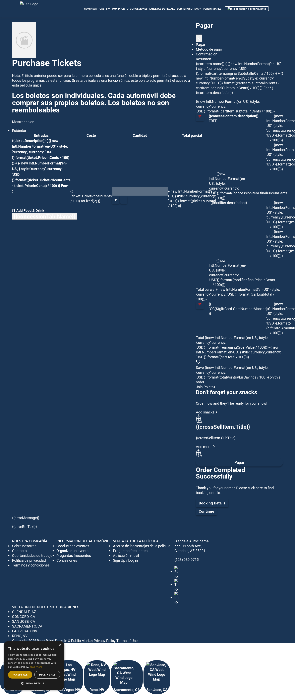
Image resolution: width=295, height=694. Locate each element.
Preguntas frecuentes (73, 555)
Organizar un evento (72, 550)
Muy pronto (120, 8)
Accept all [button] (20, 674)
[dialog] (34, 665)
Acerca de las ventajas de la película (141, 545)
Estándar (19, 130)
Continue (206, 511)
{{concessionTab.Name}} (44, 216)
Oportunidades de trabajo (32, 555)
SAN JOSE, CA (23, 621)
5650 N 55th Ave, (188, 545)
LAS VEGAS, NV (24, 631)
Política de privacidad (29, 560)
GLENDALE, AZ (24, 611)
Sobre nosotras (188, 8)
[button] (34, 683)
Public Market (213, 8)
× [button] (59, 645)
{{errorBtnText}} (24, 526)
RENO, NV (19, 635)
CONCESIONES (139, 8)
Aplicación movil (126, 555)
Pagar (239, 462)
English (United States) (272, 8)
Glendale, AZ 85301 (189, 550)
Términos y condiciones (31, 565)
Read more (36, 666)
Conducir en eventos (72, 545)
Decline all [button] (47, 674)
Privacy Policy (105, 640)
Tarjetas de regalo (162, 8)
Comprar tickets (96, 8)
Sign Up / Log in (125, 560)
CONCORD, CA (23, 616)
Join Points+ (206, 386)
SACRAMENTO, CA (27, 626)
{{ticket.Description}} (29, 140)
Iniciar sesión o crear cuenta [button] (248, 9)
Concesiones (66, 560)
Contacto (19, 550)
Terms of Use (127, 640)
